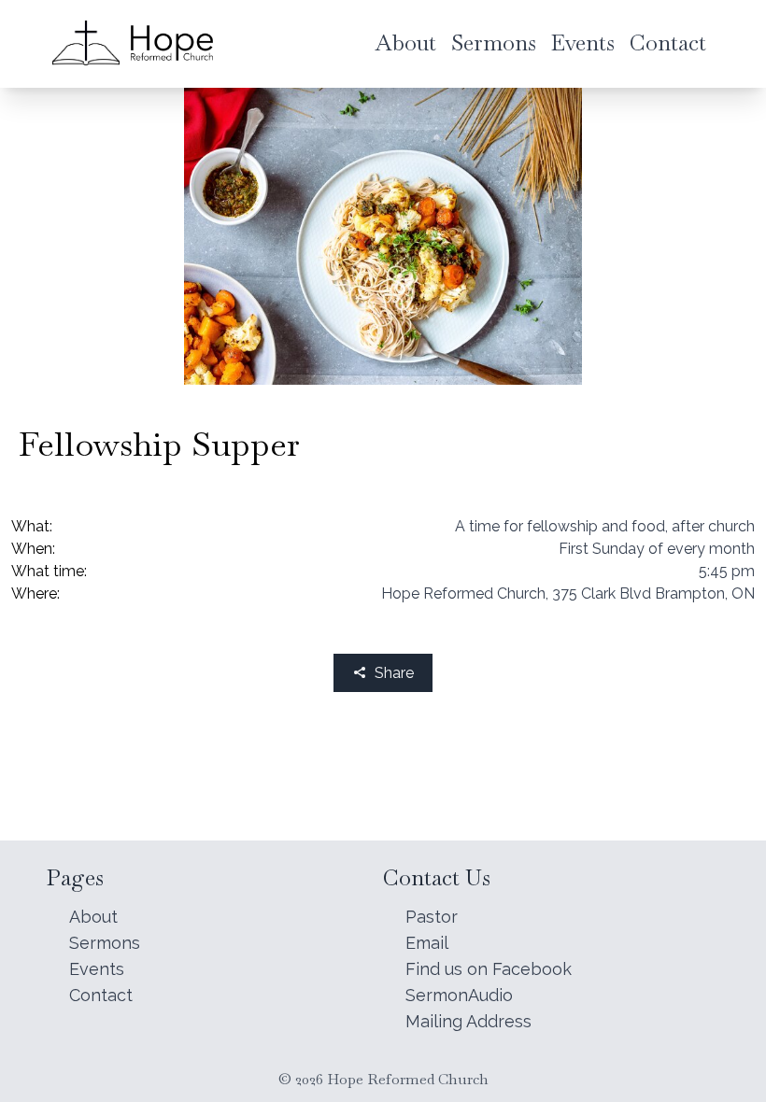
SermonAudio (459, 995)
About (93, 916)
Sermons (104, 943)
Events (96, 969)
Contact (101, 995)
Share (394, 673)
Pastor (431, 916)
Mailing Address (468, 1021)
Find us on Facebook (488, 969)
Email (426, 943)
